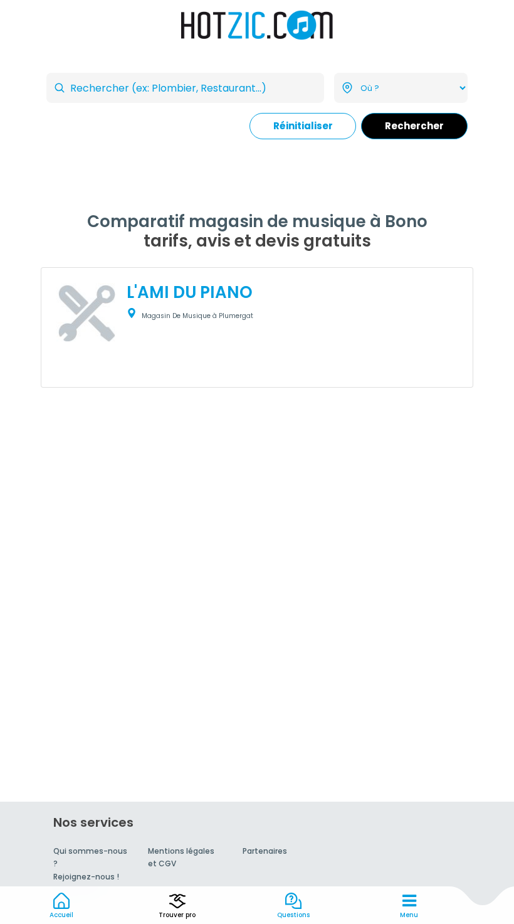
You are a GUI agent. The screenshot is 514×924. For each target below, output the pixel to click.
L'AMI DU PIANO (190, 292)
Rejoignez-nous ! (86, 876)
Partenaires (265, 851)
